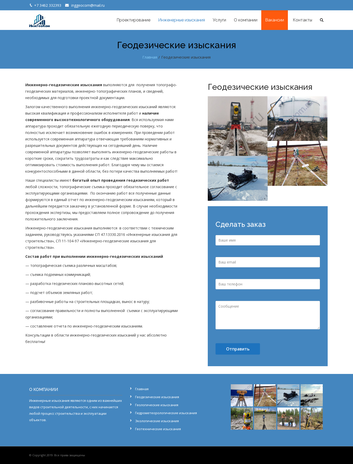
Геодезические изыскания (157, 397)
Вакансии (274, 20)
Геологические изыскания (156, 405)
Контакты (302, 20)
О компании (245, 20)
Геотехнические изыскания (158, 429)
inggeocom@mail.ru (88, 5)
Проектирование (133, 20)
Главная (142, 389)
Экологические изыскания (157, 421)
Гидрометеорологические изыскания (166, 413)
